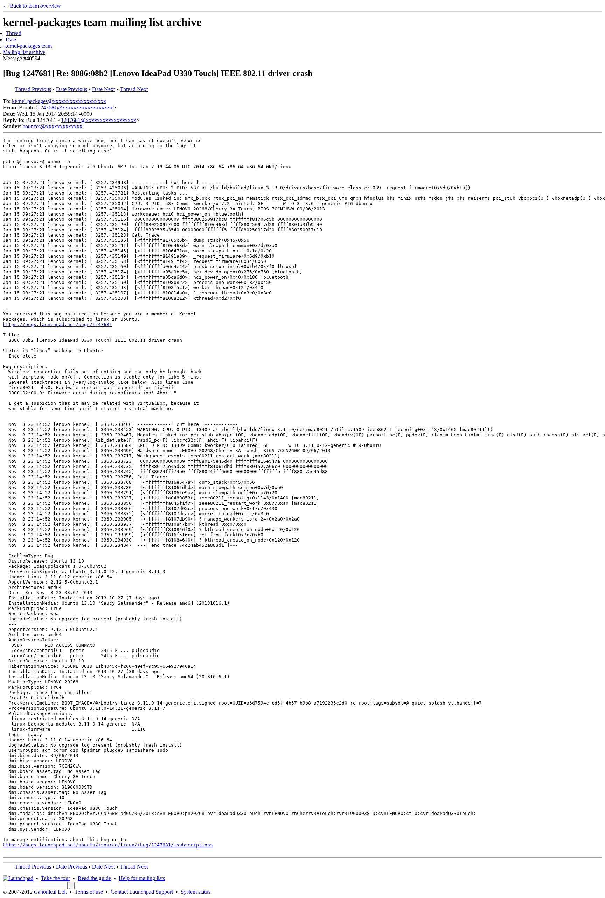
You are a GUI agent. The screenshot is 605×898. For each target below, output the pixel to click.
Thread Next (134, 89)
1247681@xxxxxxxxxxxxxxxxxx (75, 107)
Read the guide (94, 878)
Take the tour (55, 878)
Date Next (103, 89)
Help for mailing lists (142, 878)
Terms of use (89, 892)
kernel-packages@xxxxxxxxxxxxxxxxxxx (59, 101)
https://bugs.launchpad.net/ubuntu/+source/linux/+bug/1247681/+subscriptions (108, 845)
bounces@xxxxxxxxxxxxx (52, 126)
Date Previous (71, 89)
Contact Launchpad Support (142, 892)
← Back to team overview (32, 6)
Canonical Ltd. (50, 892)
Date (11, 39)
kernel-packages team (28, 46)
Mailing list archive (24, 52)
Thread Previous (33, 89)
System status (195, 892)
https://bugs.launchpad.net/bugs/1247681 (57, 324)
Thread (13, 33)
